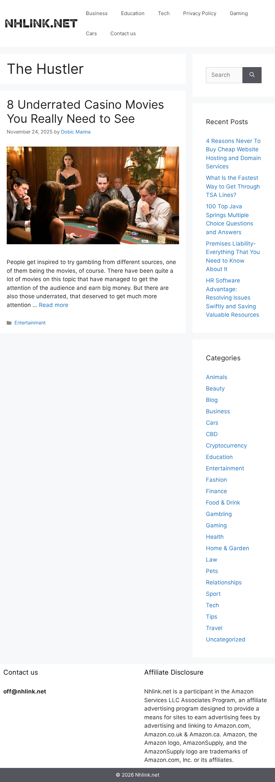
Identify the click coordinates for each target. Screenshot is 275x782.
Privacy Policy (199, 13)
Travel (214, 628)
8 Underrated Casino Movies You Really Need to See (85, 111)
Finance (216, 491)
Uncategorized (225, 639)
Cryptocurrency (226, 445)
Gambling (219, 514)
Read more (53, 305)
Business (97, 13)
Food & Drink (223, 502)
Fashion (216, 479)
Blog (212, 400)
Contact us (123, 33)
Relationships (224, 582)
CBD (212, 434)
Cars (91, 33)
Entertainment (30, 322)
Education (133, 13)
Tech (164, 13)
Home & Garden (227, 548)
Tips (211, 616)
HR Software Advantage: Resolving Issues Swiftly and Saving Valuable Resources (232, 297)
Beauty (215, 388)
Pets (212, 571)
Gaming (239, 13)
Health (215, 536)
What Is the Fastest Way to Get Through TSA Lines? (233, 186)
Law (211, 559)
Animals (216, 377)
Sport (213, 593)
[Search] (252, 75)
